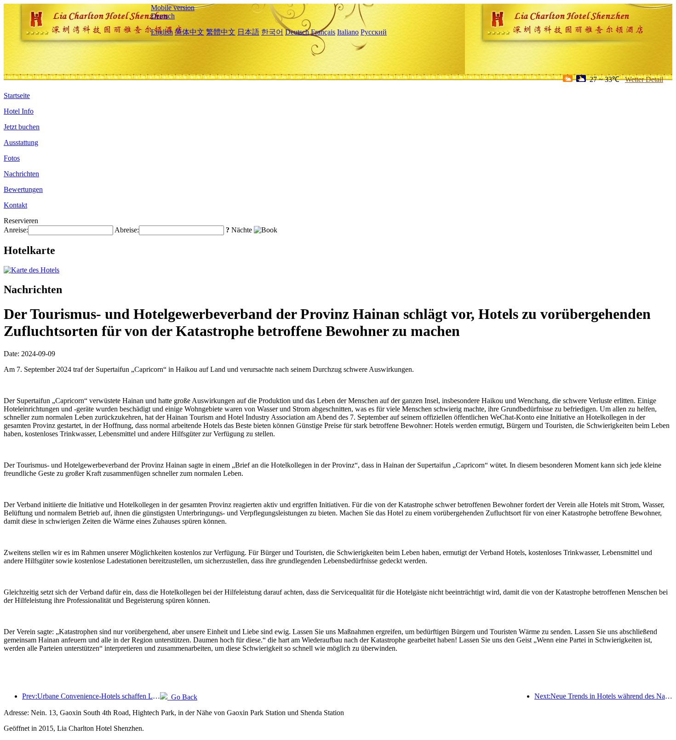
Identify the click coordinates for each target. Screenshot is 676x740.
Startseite (17, 95)
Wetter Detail (644, 79)
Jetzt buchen (22, 127)
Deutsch (163, 16)
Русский (374, 32)
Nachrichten (21, 174)
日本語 (248, 32)
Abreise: (127, 230)
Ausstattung (21, 142)
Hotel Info (19, 111)
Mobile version (173, 8)
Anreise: (16, 230)
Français (323, 32)
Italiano (348, 32)
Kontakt (15, 205)
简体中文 (189, 32)
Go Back (182, 697)
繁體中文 (220, 32)
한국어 (272, 32)
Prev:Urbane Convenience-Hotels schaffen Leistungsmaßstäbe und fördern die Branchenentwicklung (91, 696)
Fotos (12, 158)
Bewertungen (23, 189)
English (162, 32)
